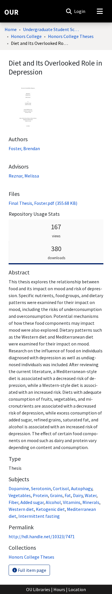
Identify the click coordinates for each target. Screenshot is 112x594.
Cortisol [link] (61, 488)
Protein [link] (40, 495)
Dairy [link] (78, 495)
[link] (43, 203)
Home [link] (11, 29)
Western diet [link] (21, 509)
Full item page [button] (31, 570)
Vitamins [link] (71, 502)
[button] (68, 11)
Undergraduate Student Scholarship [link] (51, 29)
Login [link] (80, 11)
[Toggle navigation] (100, 11)
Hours (59, 589)
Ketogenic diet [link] (50, 509)
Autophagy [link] (81, 488)
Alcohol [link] (53, 502)
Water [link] (90, 495)
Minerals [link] (90, 502)
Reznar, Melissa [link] (24, 176)
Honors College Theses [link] (71, 36)
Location (77, 589)
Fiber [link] (13, 502)
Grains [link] (56, 495)
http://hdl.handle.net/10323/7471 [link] (42, 536)
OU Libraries (38, 589)
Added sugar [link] (32, 502)
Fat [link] (68, 495)
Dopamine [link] (19, 488)
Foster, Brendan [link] (24, 148)
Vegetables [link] (20, 495)
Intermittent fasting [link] (39, 516)
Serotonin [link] (41, 488)
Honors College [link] (26, 36)
